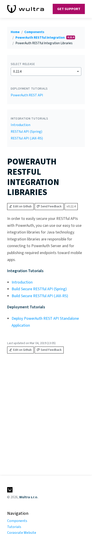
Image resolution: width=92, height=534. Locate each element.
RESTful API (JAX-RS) (27, 138)
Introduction (20, 124)
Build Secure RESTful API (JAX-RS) (40, 296)
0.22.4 (17, 71)
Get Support (68, 8)
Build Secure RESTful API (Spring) (39, 289)
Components (34, 32)
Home (15, 32)
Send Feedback (51, 206)
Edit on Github (22, 206)
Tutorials (14, 526)
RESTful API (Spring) (26, 131)
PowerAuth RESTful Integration (40, 37)
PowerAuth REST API (27, 95)
